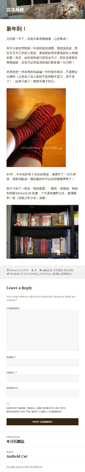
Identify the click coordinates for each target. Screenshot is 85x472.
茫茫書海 (58, 270)
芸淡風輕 (15, 9)
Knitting (34, 273)
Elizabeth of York (19, 273)
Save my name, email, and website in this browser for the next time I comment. (36, 409)
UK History (45, 273)
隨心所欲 (69, 270)
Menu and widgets (74, 13)
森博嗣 (56, 273)
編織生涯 (47, 270)
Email (12, 372)
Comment (13, 308)
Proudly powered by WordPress (24, 467)
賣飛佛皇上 (67, 273)
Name (11, 357)
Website (12, 388)
